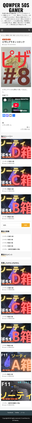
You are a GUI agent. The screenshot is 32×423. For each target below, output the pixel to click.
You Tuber (5, 39)
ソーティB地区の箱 (8, 217)
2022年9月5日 (11, 376)
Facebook (10, 412)
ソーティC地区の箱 (8, 189)
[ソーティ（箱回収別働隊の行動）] (16, 391)
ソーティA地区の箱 (7, 246)
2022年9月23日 (11, 191)
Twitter (17, 412)
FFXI (3, 157)
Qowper (5, 44)
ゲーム (12, 157)
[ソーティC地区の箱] (16, 177)
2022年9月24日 (11, 163)
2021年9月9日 (12, 44)
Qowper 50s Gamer (16, 7)
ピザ (9, 39)
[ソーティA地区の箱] (16, 362)
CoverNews (24, 418)
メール (23, 412)
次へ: (25, 128)
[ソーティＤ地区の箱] (16, 149)
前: (6, 124)
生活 (16, 399)
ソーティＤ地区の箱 (8, 161)
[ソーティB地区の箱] (16, 204)
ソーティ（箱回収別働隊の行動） (11, 249)
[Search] (29, 30)
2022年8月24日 (11, 405)
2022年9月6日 (11, 218)
